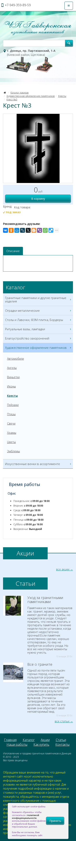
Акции (45, 740)
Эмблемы (13, 451)
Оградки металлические (22, 310)
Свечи (11, 423)
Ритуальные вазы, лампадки (25, 329)
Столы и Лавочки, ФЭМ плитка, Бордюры (34, 320)
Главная (10, 740)
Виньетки (13, 377)
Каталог (29, 740)
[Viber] (39, 230)
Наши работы (16, 744)
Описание (13, 251)
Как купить (41, 744)
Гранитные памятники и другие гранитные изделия (35, 299)
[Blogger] (33, 230)
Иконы (11, 386)
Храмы (11, 433)
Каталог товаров (20, 92)
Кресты (62, 96)
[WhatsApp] (45, 230)
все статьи (62, 721)
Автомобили (15, 358)
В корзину (38, 198)
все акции (62, 569)
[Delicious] (50, 230)
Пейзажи (13, 405)
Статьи (61, 740)
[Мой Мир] (16, 230)
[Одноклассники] (11, 230)
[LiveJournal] (22, 230)
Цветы (11, 442)
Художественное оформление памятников (30, 96)
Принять (55, 821)
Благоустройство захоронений (27, 338)
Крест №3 (11, 99)
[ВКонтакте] (5, 230)
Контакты (62, 744)
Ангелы (12, 368)
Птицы (11, 414)
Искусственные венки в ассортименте (32, 464)
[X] (28, 230)
